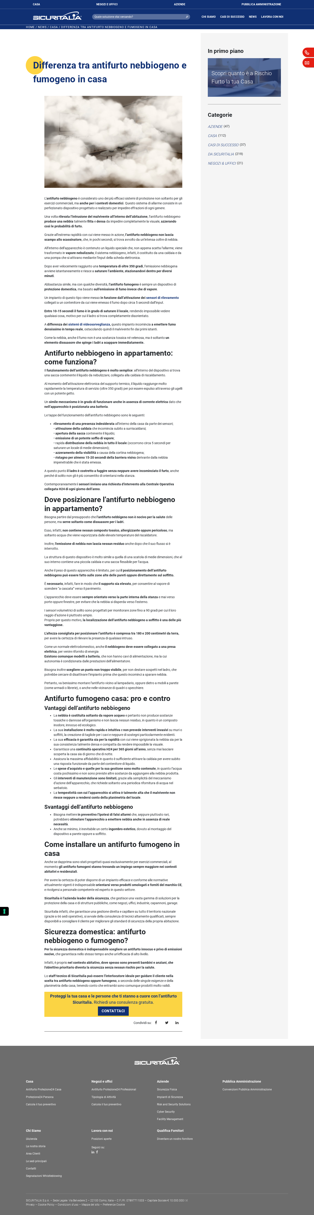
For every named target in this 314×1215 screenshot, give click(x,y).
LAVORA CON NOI (272, 16)
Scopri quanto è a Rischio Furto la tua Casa (241, 77)
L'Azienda (31, 1139)
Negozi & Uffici (222, 163)
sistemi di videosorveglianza (89, 324)
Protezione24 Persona (40, 1097)
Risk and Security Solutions (174, 1104)
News (42, 27)
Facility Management (170, 1119)
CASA (36, 4)
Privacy (30, 1204)
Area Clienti (33, 1153)
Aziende (215, 126)
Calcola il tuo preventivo (41, 1104)
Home (30, 27)
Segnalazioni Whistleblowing (44, 1176)
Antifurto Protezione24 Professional (113, 1089)
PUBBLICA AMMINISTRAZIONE (261, 4)
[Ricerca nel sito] (187, 17)
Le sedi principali (36, 1161)
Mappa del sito (91, 1204)
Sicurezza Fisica (167, 1089)
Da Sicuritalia (221, 154)
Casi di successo (223, 145)
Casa (54, 27)
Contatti (31, 1168)
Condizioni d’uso (68, 1204)
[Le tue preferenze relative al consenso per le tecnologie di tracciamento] (4, 911)
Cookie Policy (46, 1204)
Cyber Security (166, 1111)
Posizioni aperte (101, 1139)
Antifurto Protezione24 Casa (43, 1089)
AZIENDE (179, 4)
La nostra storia (36, 1146)
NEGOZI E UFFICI (107, 4)
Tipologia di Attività (103, 1097)
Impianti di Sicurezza (170, 1097)
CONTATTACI (113, 1011)
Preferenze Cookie (114, 1204)
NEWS (253, 16)
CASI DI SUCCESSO (232, 16)
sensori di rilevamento (162, 298)
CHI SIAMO (209, 16)
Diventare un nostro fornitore (175, 1139)
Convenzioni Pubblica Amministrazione (247, 1089)
